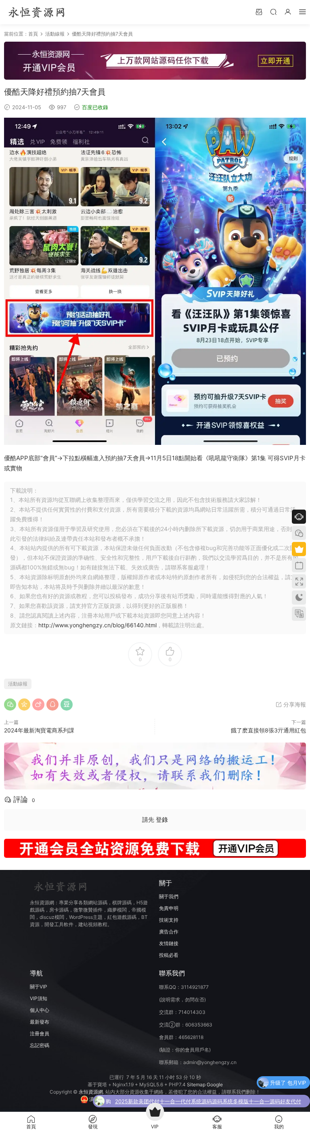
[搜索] (273, 11)
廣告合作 (168, 932)
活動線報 (55, 34)
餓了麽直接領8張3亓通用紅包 (268, 730)
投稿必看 (168, 955)
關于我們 (168, 896)
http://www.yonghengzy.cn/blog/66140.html (97, 625)
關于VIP (38, 987)
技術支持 (168, 920)
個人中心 (39, 1010)
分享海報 (294, 704)
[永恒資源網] (36, 12)
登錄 (162, 819)
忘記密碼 (39, 1045)
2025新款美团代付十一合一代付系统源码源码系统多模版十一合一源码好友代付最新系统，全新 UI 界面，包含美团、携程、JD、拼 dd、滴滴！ (208, 1102)
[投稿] (258, 11)
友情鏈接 (168, 943)
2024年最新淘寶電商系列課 (39, 730)
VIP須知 (38, 998)
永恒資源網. (92, 1092)
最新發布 (39, 1022)
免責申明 (168, 908)
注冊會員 (39, 1033)
